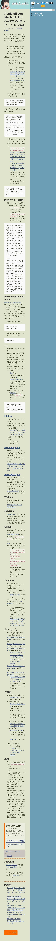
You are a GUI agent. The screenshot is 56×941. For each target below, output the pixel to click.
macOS (9, 856)
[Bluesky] (47, 3)
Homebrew (7, 302)
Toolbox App (11, 514)
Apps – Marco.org (13, 491)
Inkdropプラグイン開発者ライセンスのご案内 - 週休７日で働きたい (17, 432)
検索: (33, 7)
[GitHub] (51, 3)
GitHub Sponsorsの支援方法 (14, 845)
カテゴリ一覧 (38, 15)
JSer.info (16, 875)
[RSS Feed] (43, 6)
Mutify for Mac (15, 594)
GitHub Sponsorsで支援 (15, 841)
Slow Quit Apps (12, 474)
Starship (13, 393)
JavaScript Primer (11, 865)
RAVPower (13, 739)
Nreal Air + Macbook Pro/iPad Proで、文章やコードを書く (15, 921)
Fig (11, 373)
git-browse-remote (13, 534)
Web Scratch (20, 3)
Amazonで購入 (12, 867)
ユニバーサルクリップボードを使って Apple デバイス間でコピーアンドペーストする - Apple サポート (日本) (17, 76)
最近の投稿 (38, 13)
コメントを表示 (11, 932)
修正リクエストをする (13, 851)
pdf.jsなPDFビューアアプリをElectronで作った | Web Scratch (17, 679)
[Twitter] (43, 3)
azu (38, 3)
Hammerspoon (12, 447)
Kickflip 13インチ (15, 697)
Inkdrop (8, 416)
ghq (8, 543)
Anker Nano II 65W (16, 730)
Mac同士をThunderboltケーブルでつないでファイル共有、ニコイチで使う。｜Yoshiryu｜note (17, 157)
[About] (33, 3)
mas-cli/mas (17, 302)
